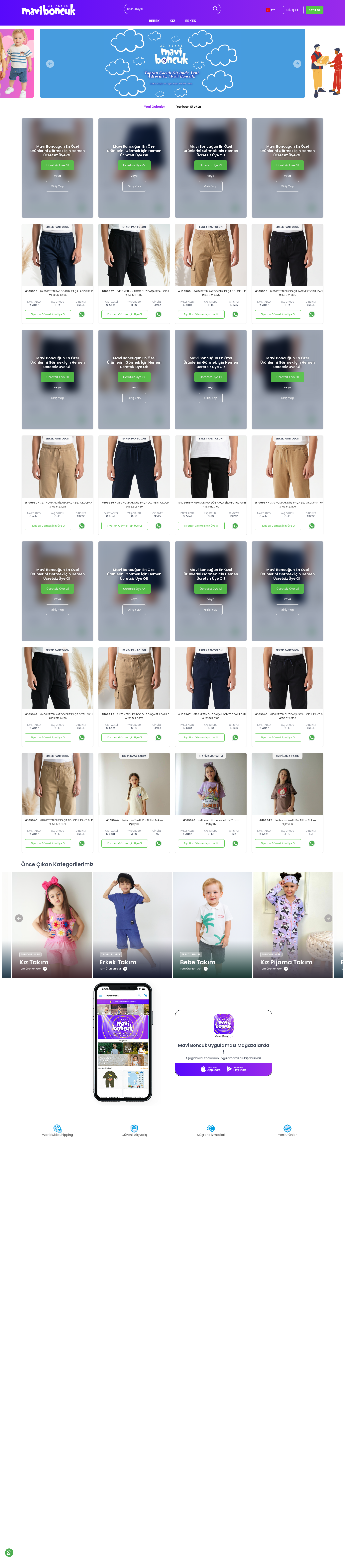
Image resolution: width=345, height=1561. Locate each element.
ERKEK (190, 20)
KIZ (172, 20)
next (296, 64)
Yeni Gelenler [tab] (154, 106)
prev (49, 64)
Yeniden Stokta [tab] (188, 106)
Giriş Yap (57, 186)
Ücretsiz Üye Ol (58, 165)
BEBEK (154, 20)
